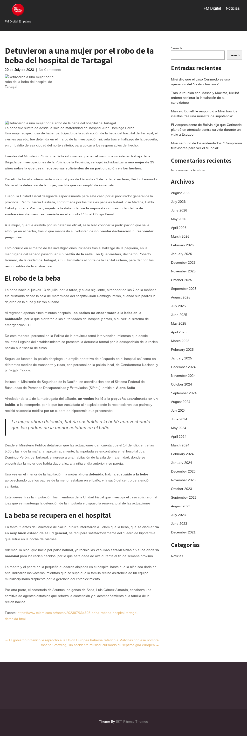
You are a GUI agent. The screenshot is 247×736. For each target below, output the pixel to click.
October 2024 (181, 384)
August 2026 (180, 193)
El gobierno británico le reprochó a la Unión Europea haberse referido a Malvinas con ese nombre (82, 640)
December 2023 (183, 471)
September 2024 (184, 393)
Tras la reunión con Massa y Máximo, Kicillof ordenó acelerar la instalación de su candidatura (205, 97)
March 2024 (180, 445)
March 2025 (180, 341)
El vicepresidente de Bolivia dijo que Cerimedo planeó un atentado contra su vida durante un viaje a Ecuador (206, 129)
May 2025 (178, 323)
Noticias (233, 8)
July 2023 (178, 515)
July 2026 (178, 202)
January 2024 (181, 463)
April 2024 (178, 436)
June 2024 (179, 419)
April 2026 (178, 228)
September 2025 (184, 289)
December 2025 (183, 262)
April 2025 (178, 332)
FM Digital (212, 8)
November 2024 (183, 376)
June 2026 (179, 210)
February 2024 (182, 454)
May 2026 (178, 219)
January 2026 (181, 254)
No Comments (50, 70)
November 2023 (183, 480)
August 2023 (180, 506)
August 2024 (180, 402)
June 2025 (179, 315)
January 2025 (181, 358)
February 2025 (182, 349)
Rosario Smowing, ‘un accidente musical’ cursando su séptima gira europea (99, 645)
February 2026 (182, 245)
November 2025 (183, 271)
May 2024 (178, 428)
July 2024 (178, 410)
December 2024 (183, 367)
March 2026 (180, 236)
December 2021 (183, 532)
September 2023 (184, 497)
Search (176, 48)
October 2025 (181, 280)
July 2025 (178, 306)
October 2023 (181, 489)
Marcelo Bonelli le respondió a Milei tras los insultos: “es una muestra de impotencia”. (204, 113)
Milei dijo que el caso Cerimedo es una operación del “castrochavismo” (200, 81)
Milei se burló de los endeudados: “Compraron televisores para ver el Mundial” (206, 145)
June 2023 (179, 523)
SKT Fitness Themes (132, 721)
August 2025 (180, 297)
